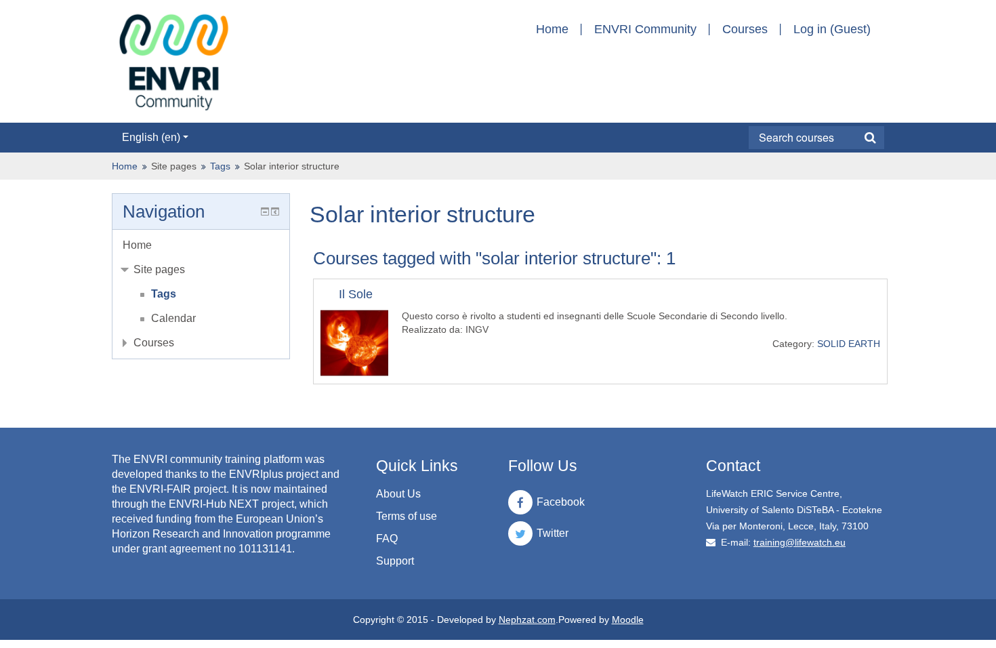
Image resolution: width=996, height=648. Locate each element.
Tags (220, 166)
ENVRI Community (645, 29)
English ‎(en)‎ (151, 137)
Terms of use (406, 516)
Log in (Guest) (832, 29)
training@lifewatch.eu (799, 542)
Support (395, 561)
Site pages (173, 166)
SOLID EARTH (848, 343)
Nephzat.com (527, 619)
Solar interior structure (291, 166)
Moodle (628, 619)
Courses (745, 29)
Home (552, 29)
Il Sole (356, 294)
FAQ (387, 538)
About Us (398, 494)
